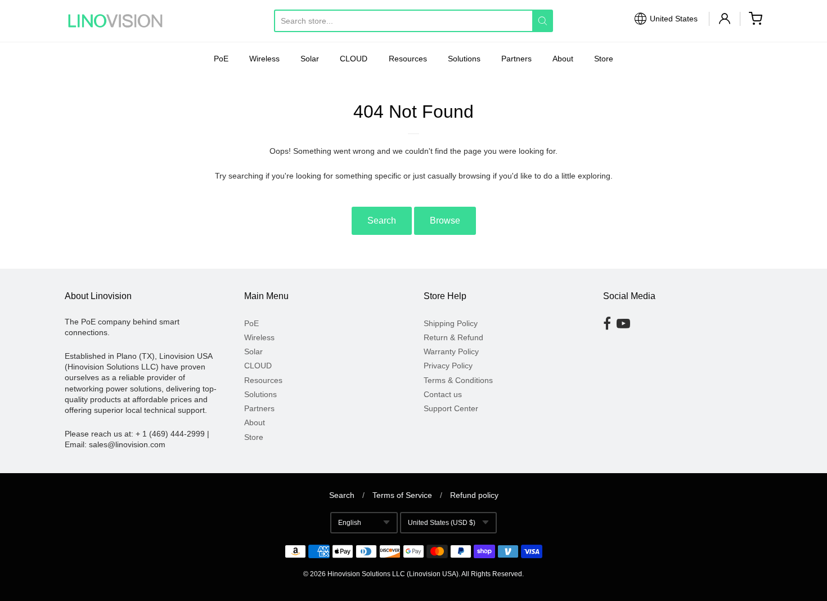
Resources (408, 58)
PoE (221, 58)
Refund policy (474, 495)
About (562, 58)
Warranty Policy (451, 351)
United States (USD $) (441, 523)
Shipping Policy (451, 323)
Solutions (464, 58)
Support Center (451, 408)
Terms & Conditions (458, 380)
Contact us (443, 394)
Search (381, 220)
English (349, 523)
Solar (309, 58)
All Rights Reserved (491, 574)
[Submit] (542, 21)
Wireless (264, 58)
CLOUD (353, 58)
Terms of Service (402, 495)
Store (603, 58)
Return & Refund (453, 337)
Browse (445, 220)
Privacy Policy (448, 365)
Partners (516, 58)
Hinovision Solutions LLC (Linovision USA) (393, 574)
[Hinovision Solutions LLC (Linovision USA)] (115, 21)
